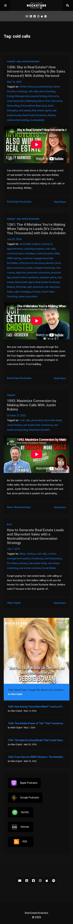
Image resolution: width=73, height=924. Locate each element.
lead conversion (15, 267)
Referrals (21, 287)
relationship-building (18, 120)
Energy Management (18, 96)
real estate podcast (30, 568)
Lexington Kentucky (44, 267)
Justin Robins (14, 425)
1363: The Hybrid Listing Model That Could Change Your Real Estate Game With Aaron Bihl (36, 740)
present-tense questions (25, 277)
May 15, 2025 (14, 81)
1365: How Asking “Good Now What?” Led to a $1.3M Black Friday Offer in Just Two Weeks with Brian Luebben (36, 706)
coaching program (33, 248)
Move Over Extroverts (50, 101)
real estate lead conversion (38, 425)
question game (48, 277)
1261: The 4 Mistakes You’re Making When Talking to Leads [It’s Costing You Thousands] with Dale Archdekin (36, 228)
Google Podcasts (29, 797)
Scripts (36, 291)
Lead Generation (16, 101)
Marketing (31, 101)
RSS (25, 841)
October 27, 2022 (16, 415)
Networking (13, 105)
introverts (53, 96)
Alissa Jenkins (27, 553)
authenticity (45, 86)
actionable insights (30, 244)
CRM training (14, 258)
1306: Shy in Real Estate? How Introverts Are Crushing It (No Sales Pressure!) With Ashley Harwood (36, 71)
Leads (29, 267)
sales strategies (22, 291)
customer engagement (34, 258)
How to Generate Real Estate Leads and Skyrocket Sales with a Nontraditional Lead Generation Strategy (35, 536)
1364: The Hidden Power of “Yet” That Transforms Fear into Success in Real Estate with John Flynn (36, 723)
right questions (35, 287)
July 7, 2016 (13, 549)
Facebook (37, 558)
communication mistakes (21, 253)
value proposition (28, 296)
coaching (21, 91)
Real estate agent (41, 110)
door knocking (47, 91)
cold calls (33, 91)
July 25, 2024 (14, 239)
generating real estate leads (46, 420)
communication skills (47, 253)
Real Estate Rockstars (28, 62)
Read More (60, 201)
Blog (9, 524)
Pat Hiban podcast (17, 563)
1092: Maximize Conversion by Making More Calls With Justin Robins (31, 405)
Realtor (52, 115)
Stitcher (25, 826)
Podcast (11, 62)
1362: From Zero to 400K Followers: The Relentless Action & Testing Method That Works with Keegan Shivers (36, 757)
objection (21, 272)
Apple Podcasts (28, 782)
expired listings (39, 96)
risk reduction (52, 287)
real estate (25, 110)
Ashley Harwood (29, 86)
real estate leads (38, 563)
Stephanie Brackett (39, 429)
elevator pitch (53, 263)
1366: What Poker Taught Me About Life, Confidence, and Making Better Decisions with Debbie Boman (36, 690)
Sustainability (37, 120)
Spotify (25, 812)
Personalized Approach (34, 105)
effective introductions (31, 263)
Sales (10, 291)
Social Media (49, 568)
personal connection (38, 272)
